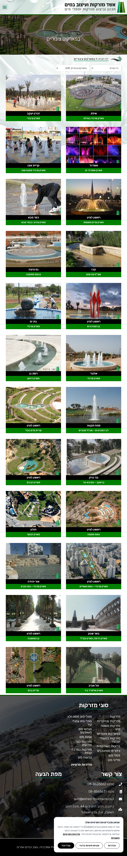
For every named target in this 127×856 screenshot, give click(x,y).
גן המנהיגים (93, 326)
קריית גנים (33, 690)
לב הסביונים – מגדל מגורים (93, 430)
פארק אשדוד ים (93, 170)
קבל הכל (66, 845)
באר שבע (93, 633)
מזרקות (115, 716)
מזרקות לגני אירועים (84, 743)
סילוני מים (114, 760)
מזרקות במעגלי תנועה (110, 739)
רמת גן (33, 373)
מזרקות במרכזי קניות (81, 751)
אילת (94, 113)
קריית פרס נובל (33, 430)
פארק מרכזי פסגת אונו (33, 170)
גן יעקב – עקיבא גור (93, 482)
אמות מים (85, 737)
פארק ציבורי (33, 118)
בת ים (33, 321)
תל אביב (93, 685)
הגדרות (112, 845)
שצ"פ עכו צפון (93, 274)
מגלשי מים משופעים (85, 730)
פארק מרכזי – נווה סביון (33, 586)
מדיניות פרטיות (81, 764)
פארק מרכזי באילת (94, 118)
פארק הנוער (33, 534)
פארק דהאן (33, 378)
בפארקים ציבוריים (108, 734)
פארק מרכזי (33, 326)
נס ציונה (33, 269)
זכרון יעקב (33, 113)
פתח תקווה (93, 425)
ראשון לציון (93, 217)
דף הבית (103, 59)
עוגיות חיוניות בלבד (89, 845)
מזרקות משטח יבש (110, 727)
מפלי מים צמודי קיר (82, 722)
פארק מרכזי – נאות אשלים (94, 586)
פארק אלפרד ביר (94, 690)
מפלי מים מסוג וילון (79, 716)
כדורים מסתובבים (108, 751)
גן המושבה (33, 638)
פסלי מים (114, 755)
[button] (5, 7)
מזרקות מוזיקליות (108, 721)
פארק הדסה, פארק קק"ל (93, 638)
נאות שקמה (93, 534)
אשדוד (93, 165)
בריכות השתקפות (108, 746)
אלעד (93, 373)
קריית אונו (33, 165)
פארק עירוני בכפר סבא (33, 222)
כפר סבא (33, 217)
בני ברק (93, 477)
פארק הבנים (33, 482)
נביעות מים (85, 757)
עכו (93, 269)
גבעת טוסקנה (33, 274)
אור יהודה (33, 581)
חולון (33, 529)
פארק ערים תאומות (94, 222)
